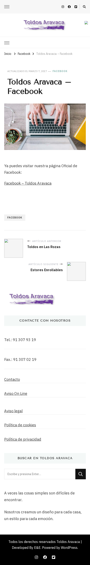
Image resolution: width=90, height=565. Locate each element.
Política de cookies (20, 425)
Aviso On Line (15, 393)
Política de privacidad (22, 439)
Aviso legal (13, 411)
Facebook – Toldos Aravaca (27, 183)
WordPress (69, 547)
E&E (37, 547)
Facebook (60, 71)
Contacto (12, 379)
